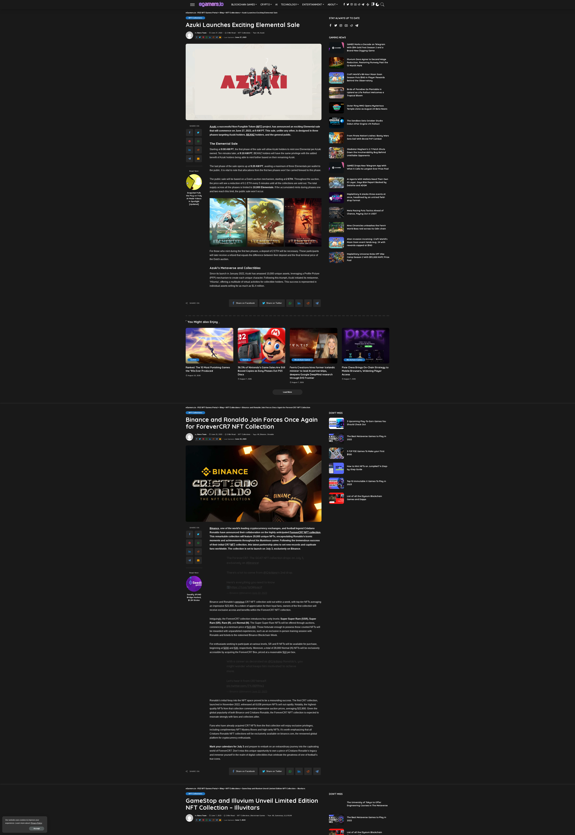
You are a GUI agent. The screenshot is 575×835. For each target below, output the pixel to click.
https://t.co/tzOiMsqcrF (246, 587)
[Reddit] (198, 150)
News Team (202, 33)
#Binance (252, 563)
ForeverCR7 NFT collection (305, 532)
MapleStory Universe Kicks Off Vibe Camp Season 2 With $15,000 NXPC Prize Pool (368, 257)
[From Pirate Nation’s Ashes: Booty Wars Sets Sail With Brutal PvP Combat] (336, 137)
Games (193, 360)
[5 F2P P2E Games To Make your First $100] (336, 453)
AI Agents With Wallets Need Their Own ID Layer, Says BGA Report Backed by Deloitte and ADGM (367, 182)
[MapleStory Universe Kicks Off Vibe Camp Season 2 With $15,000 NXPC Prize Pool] (336, 257)
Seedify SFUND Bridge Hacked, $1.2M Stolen (194, 597)
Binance (263, 434)
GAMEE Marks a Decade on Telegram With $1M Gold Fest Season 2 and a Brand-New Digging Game (366, 47)
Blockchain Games (302, 360)
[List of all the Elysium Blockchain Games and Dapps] (336, 498)
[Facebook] (189, 132)
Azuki (262, 33)
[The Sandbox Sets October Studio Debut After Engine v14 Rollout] (336, 122)
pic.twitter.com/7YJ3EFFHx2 (245, 686)
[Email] (198, 158)
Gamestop (279, 815)
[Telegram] (189, 158)
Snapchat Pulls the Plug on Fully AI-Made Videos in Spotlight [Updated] (194, 198)
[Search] (382, 4)
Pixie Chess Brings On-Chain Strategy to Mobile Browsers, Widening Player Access (365, 371)
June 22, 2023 (259, 593)
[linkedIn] (189, 150)
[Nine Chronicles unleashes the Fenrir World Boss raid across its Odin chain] (336, 227)
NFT (259, 126)
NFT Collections (195, 18)
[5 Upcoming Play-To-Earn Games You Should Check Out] (336, 423)
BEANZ (250, 134)
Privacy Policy (36, 823)
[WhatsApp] (198, 141)
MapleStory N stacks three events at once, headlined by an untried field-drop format (366, 197)
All (258, 33)
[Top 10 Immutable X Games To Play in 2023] (336, 483)
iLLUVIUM (288, 815)
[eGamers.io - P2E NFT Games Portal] (211, 4)
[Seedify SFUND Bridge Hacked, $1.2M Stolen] (194, 584)
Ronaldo (270, 434)
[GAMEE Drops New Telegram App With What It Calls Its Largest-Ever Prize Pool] (336, 167)
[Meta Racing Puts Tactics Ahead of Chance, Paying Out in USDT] (336, 212)
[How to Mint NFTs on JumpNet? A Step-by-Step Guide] (336, 468)
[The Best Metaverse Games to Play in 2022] (336, 438)
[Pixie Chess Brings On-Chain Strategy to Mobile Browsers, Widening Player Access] (365, 346)
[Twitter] (198, 132)
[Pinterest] (189, 141)
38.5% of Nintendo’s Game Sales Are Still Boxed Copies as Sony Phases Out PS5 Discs (261, 371)
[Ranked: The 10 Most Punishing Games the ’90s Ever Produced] (209, 346)
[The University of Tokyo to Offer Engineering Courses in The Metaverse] (336, 804)
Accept (37, 829)
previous (239, 602)
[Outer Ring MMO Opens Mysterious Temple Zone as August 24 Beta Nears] (336, 107)
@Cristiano (270, 572)
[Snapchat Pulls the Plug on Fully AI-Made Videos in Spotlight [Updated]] (194, 182)
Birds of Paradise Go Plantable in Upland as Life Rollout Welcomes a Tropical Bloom (365, 92)
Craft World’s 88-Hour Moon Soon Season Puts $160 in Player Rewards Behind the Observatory (366, 77)
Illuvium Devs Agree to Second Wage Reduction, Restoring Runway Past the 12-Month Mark (367, 62)
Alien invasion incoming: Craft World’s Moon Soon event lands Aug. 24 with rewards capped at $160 (367, 242)
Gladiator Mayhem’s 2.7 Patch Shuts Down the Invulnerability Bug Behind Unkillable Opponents (366, 152)
